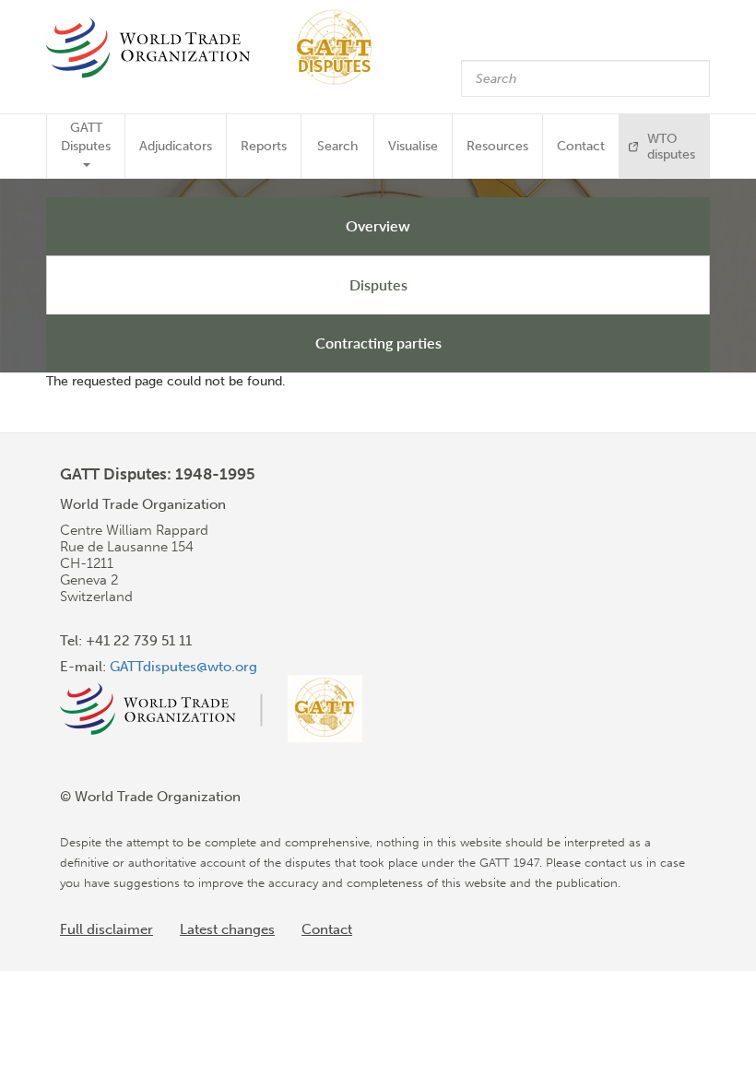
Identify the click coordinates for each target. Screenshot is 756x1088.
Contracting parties (378, 342)
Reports (264, 146)
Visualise (413, 146)
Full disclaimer (106, 929)
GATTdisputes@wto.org (183, 666)
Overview (378, 225)
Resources (497, 146)
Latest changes (227, 929)
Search (337, 146)
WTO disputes (671, 146)
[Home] (218, 47)
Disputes (378, 284)
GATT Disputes (86, 137)
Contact (581, 146)
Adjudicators (175, 146)
